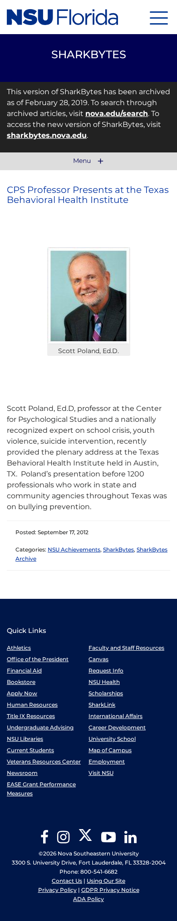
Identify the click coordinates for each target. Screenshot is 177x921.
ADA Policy (88, 899)
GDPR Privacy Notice (110, 889)
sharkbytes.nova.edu (47, 135)
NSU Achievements (74, 549)
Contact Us (67, 880)
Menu (83, 161)
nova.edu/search (116, 113)
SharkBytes (118, 549)
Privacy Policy (57, 889)
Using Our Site (106, 880)
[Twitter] (85, 840)
